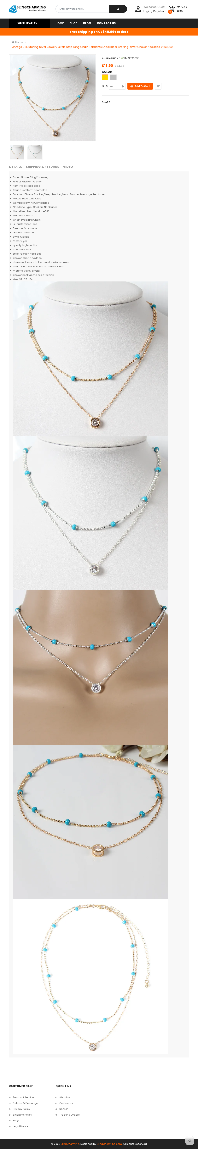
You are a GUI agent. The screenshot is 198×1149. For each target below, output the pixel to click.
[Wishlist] (158, 86)
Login (146, 11)
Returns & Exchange (25, 1103)
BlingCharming (70, 1144)
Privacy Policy (21, 1109)
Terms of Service (23, 1097)
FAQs (16, 1120)
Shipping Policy (22, 1115)
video (68, 166)
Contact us (66, 1103)
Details (15, 166)
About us (64, 1097)
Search (63, 1109)
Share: (106, 102)
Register (158, 11)
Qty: (105, 85)
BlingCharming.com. (109, 1144)
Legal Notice (20, 1126)
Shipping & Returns (42, 166)
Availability (110, 58)
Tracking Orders (69, 1115)
